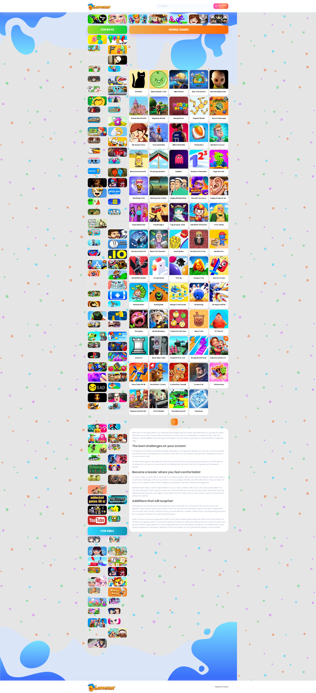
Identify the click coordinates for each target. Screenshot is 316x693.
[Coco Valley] (218, 212)
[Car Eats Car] (117, 83)
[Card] (94, 91)
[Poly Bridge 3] (158, 212)
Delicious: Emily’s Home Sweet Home (225, 358)
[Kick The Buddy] (94, 275)
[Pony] (114, 602)
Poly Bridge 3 (158, 225)
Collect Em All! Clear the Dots (182, 331)
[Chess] (114, 101)
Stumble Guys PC (179, 411)
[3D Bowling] (198, 292)
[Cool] (117, 135)
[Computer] (97, 135)
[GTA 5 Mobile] (158, 398)
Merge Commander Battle (181, 304)
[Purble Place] (94, 612)
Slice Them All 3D (139, 384)
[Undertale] (97, 513)
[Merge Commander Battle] (178, 292)
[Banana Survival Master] (138, 159)
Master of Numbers (199, 171)
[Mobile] (117, 298)
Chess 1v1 (138, 358)
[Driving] (117, 155)
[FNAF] (97, 186)
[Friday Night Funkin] (117, 186)
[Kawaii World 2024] (138, 106)
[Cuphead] (117, 145)
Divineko (138, 91)
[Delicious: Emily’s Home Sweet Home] (218, 345)
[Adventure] (158, 22)
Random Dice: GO (138, 251)
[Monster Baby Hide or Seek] (218, 79)
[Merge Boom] (178, 106)
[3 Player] (97, 43)
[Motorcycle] (114, 305)
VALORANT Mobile (138, 278)
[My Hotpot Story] (138, 132)
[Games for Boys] (97, 22)
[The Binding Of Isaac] (117, 482)
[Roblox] (117, 380)
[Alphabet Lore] (117, 53)
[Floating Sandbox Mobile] (158, 159)
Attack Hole (219, 384)
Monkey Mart (138, 304)
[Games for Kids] (117, 585)
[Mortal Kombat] (94, 305)
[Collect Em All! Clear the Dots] (178, 319)
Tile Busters (199, 145)
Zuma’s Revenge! (219, 118)
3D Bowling (198, 304)
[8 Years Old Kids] (94, 50)
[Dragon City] (198, 265)
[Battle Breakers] (158, 319)
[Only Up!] (94, 326)
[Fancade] (94, 172)
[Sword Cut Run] (218, 265)
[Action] (137, 22)
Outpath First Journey (179, 358)
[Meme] (117, 288)
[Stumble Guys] (97, 441)
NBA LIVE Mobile (179, 145)
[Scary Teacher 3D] (117, 401)
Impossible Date (138, 225)
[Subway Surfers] (117, 441)
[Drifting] (94, 152)
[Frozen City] (198, 372)
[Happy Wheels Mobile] (178, 185)
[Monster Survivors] (198, 185)
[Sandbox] (114, 387)
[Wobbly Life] (114, 510)
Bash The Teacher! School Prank (163, 251)
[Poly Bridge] (94, 346)
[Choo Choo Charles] (94, 111)
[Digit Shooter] (218, 159)
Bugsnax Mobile (158, 118)
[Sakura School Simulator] (114, 612)
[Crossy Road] (158, 265)
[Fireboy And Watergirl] (117, 176)
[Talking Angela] (114, 623)
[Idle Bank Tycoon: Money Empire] (218, 132)
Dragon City (199, 278)
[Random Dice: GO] (138, 239)
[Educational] (117, 564)
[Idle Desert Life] (138, 185)
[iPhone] (117, 268)
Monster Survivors (198, 198)
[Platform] (117, 339)
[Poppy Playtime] (117, 349)
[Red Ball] (117, 370)
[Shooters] (94, 408)
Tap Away (199, 411)
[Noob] (117, 319)
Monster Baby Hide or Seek (221, 91)
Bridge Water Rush (198, 358)
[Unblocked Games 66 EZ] (97, 503)
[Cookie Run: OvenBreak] (178, 372)
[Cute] (117, 554)
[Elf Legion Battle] (218, 292)
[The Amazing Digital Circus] (114, 469)
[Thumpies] (138, 319)
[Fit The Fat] (218, 319)
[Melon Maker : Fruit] (158, 79)
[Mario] (117, 278)
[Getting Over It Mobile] (158, 185)
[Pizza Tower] (114, 326)
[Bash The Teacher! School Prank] (158, 239)
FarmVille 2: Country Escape (161, 384)
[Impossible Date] (138, 212)
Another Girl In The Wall (199, 251)
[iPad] (97, 268)
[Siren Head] (114, 408)
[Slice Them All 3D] (138, 372)
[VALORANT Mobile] (138, 265)
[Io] (117, 257)
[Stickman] (114, 428)
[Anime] (94, 541)
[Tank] (94, 459)
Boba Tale (199, 331)
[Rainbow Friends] (97, 370)
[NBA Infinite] (178, 79)
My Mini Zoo (219, 251)
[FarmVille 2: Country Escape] (158, 372)
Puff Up (179, 278)
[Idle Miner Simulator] (198, 212)
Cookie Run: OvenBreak (179, 384)
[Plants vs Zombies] (97, 339)
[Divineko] (138, 79)
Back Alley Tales (158, 358)
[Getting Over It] (94, 213)
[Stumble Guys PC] (178, 398)
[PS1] (94, 357)
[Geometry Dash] (114, 203)
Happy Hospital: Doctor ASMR (222, 198)
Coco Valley (219, 225)
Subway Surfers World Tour (141, 411)
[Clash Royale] (94, 121)
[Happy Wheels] (94, 234)
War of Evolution (199, 91)
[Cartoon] (117, 94)
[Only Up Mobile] (158, 132)
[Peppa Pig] (97, 605)
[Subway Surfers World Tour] (138, 398)
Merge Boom (179, 118)
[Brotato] (94, 80)
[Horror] (198, 22)
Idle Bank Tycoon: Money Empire (223, 145)
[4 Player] (117, 43)
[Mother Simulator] (94, 592)
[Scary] (97, 401)
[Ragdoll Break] (198, 106)
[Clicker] (117, 124)
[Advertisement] (107, 665)
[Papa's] (117, 595)
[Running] (178, 22)
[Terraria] (97, 472)
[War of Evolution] (198, 79)
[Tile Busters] (198, 132)
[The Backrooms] (94, 479)
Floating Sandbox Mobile (160, 171)
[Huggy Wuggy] (94, 254)
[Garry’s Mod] (114, 193)
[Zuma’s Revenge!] (218, 106)
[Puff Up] (178, 265)
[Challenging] (97, 104)
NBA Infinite (179, 91)
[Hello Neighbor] (94, 244)
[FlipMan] (178, 159)
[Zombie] (114, 520)
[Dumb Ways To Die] (94, 162)
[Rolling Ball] (158, 292)
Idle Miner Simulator (198, 225)
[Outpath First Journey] (178, 345)
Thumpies (139, 331)
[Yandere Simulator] (97, 646)
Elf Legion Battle (218, 304)
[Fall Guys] (114, 162)
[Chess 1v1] (138, 345)
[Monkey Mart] (138, 292)
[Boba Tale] (198, 319)
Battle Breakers (158, 331)
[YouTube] (97, 523)
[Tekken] (117, 462)
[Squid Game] (97, 431)
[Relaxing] (97, 380)
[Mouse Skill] (97, 319)
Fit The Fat (219, 331)
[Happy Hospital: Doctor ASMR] (218, 185)
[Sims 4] (97, 626)
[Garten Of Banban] (94, 203)
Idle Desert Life (139, 198)
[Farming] (94, 571)
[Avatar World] (114, 541)
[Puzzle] (117, 360)
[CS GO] (94, 142)
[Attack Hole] (218, 372)
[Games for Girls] (117, 22)
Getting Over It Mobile (159, 198)
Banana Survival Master (140, 171)
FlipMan (178, 171)
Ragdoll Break (199, 118)
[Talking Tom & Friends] (114, 449)
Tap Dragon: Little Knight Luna (182, 225)
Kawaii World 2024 (138, 118)
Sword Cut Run (219, 278)
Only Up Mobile (159, 145)
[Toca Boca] (117, 636)
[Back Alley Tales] (158, 345)
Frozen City (198, 384)
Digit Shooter (218, 171)
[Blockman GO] (114, 70)
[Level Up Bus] (178, 239)
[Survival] (97, 452)
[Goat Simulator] (114, 213)
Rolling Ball (158, 304)
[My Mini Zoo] (218, 239)
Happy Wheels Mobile (179, 198)
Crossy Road (158, 278)
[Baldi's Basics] (94, 70)
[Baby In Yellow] (117, 63)
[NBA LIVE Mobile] (178, 132)
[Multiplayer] (218, 22)
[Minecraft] (94, 295)
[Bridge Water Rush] (198, 345)
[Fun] (97, 196)
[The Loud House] (97, 493)
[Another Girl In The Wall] (198, 239)
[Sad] (97, 390)
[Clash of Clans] (114, 111)
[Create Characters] (97, 554)
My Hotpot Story (138, 145)
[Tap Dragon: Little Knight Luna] (178, 212)
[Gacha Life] (97, 585)
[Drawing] (97, 564)
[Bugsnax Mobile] (158, 106)
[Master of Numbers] (198, 159)
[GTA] (97, 227)
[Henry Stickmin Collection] (117, 247)
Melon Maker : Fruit (158, 91)
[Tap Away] (198, 398)
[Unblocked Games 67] (117, 503)
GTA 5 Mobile (158, 411)
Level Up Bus (179, 251)
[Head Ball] (117, 237)
